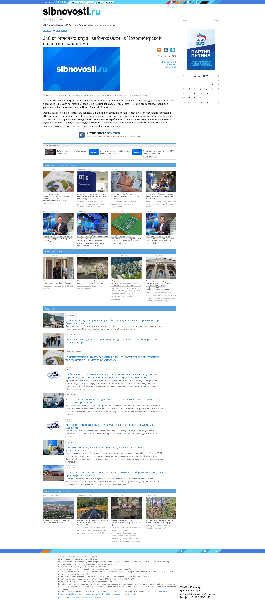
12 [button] (195, 93)
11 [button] (189, 93)
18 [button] (189, 97)
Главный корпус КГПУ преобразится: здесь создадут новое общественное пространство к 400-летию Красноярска (56, 198)
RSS (45, 551)
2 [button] (218, 84)
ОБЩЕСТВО (171, 59)
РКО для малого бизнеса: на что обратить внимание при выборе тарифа (125, 196)
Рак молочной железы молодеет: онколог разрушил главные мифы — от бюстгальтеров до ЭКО (112, 401)
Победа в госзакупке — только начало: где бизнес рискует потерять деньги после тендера (114, 341)
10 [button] (183, 93)
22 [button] (212, 97)
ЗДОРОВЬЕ (171, 64)
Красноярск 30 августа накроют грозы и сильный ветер (56, 521)
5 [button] (195, 89)
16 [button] (218, 93)
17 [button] (183, 97)
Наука (69, 369)
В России (71, 25)
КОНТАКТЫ (193, 551)
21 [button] (207, 97)
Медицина (71, 394)
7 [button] (206, 89)
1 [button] (212, 84)
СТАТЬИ (51, 308)
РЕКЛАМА (214, 551)
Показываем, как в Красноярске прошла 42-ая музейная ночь (91, 282)
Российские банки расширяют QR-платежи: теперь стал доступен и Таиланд (58, 238)
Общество (96, 25)
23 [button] (218, 97)
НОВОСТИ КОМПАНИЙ (60, 165)
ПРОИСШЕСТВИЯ (168, 62)
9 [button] (218, 89)
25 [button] (189, 102)
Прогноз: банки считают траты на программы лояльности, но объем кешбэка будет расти (92, 196)
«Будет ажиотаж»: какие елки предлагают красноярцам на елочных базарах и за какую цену (126, 283)
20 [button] (201, 97)
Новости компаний (75, 351)
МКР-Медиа (59, 20)
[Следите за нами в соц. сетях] (171, 2)
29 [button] (212, 102)
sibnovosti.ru (116, 564)
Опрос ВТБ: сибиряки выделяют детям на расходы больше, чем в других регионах (160, 196)
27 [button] (201, 102)
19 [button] (195, 97)
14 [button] (207, 93)
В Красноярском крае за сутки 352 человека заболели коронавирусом (158, 153)
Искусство (71, 467)
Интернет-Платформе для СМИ (85, 597)
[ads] (201, 50)
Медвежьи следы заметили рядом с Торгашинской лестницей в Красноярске (92, 522)
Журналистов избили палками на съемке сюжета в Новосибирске (57, 282)
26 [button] (195, 102)
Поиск (216, 20)
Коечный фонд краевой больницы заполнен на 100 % (115, 152)
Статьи (47, 20)
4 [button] (189, 89)
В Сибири (50, 25)
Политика (84, 25)
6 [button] (200, 89)
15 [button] (212, 93)
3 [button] (183, 89)
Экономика (110, 25)
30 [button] (218, 102)
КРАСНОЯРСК (60, 2)
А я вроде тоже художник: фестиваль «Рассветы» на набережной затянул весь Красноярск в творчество (115, 474)
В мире (61, 25)
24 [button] (183, 102)
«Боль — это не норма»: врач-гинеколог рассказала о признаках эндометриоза (107, 448)
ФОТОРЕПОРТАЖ (56, 251)
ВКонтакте (113, 133)
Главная (47, 30)
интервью (71, 315)
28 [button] (207, 102)
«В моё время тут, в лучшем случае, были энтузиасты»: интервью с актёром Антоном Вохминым (113, 321)
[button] (183, 76)
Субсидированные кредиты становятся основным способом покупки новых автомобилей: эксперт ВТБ (160, 239)
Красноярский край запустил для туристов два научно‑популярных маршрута (109, 426)
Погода (74, 2)
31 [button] (183, 106)
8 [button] (212, 89)
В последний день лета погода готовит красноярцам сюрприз (159, 521)
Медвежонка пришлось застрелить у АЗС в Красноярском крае (126, 522)
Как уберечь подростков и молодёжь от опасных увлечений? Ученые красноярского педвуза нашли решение (126, 239)
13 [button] (201, 93)
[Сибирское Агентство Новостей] (71, 10)
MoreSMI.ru (103, 597)
